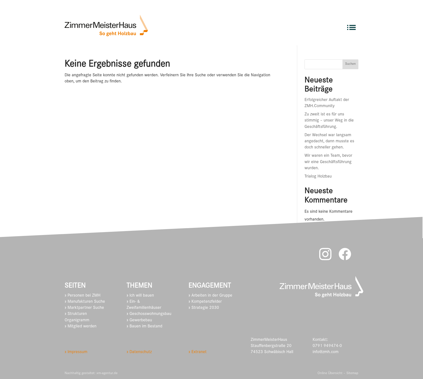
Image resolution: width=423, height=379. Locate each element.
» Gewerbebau (139, 320)
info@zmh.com (326, 352)
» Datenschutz (139, 352)
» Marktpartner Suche (84, 308)
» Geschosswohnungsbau (149, 314)
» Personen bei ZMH (82, 296)
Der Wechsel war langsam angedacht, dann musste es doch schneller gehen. (329, 141)
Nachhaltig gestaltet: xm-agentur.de (91, 373)
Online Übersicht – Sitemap (337, 373)
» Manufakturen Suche (85, 302)
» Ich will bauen (140, 296)
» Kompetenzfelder (205, 302)
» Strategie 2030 (203, 308)
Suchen (350, 64)
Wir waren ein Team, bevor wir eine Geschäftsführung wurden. (328, 162)
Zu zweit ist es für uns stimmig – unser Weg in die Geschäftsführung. (329, 120)
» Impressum (76, 352)
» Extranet (197, 352)
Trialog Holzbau (318, 177)
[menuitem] (351, 25)
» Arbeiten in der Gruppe (210, 296)
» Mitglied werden (80, 326)
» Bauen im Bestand (144, 326)
